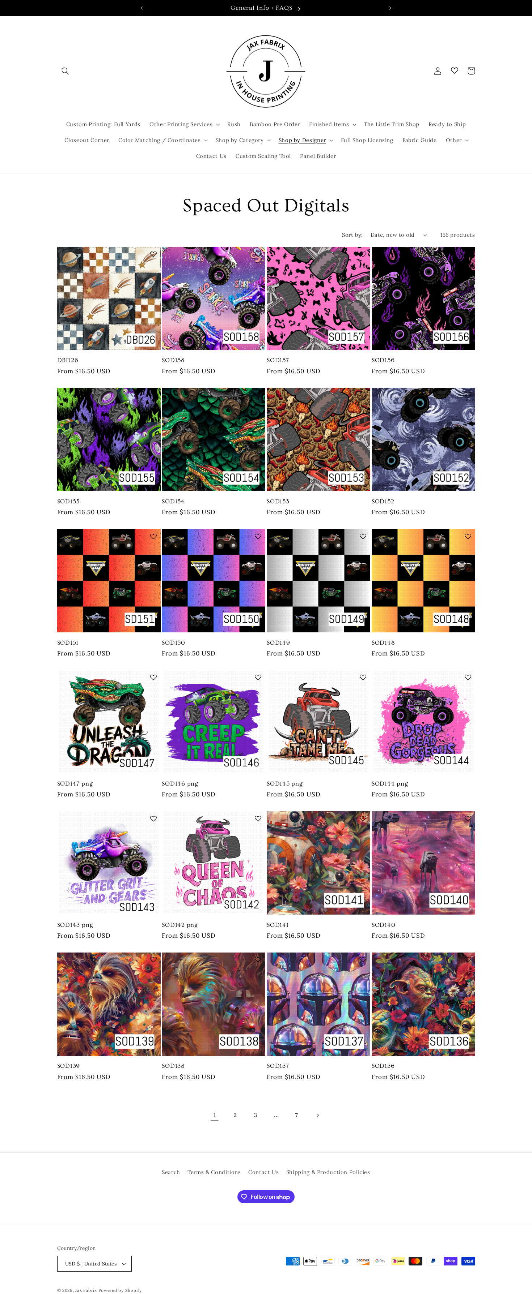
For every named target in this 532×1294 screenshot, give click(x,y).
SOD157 (278, 360)
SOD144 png (390, 783)
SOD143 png (75, 924)
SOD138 (173, 1065)
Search (171, 1172)
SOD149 (278, 642)
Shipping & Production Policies (328, 1172)
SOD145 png (285, 783)
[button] (65, 71)
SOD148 (383, 642)
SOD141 (278, 924)
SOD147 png (75, 783)
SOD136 (383, 1065)
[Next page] (317, 1115)
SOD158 (173, 360)
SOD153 (278, 501)
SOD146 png (180, 783)
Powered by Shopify (120, 1290)
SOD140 (384, 924)
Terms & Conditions (214, 1172)
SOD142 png (180, 924)
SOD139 (68, 1065)
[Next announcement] (390, 8)
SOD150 (173, 642)
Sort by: (352, 234)
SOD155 (68, 501)
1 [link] (215, 1115)
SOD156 (383, 360)
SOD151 (68, 642)
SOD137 (278, 1065)
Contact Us (263, 1172)
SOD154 (173, 501)
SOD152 (383, 501)
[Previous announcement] (142, 8)
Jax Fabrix (86, 1290)
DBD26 (68, 360)
